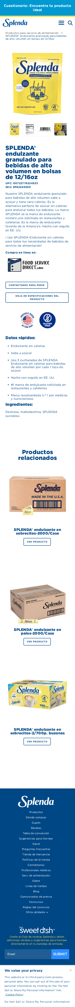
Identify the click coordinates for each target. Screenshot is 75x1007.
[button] (47, 912)
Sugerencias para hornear (36, 838)
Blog (36, 891)
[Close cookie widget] (71, 970)
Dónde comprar (36, 817)
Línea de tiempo (36, 886)
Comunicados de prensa (36, 896)
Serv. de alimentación (36, 875)
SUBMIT (60, 954)
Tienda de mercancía (36, 854)
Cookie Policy (14, 994)
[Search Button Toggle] (69, 22)
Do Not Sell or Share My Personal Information (37, 1001)
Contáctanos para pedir (27, 285)
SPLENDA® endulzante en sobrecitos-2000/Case (37, 531)
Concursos (36, 901)
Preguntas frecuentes (36, 849)
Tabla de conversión (36, 833)
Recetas (36, 828)
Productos (36, 812)
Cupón (36, 822)
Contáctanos (36, 864)
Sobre (36, 880)
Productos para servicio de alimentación (32, 33)
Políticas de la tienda (36, 859)
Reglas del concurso (36, 907)
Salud (36, 843)
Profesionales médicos (36, 870)
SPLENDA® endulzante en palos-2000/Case (37, 631)
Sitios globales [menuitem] (36, 912)
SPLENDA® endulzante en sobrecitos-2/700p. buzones (37, 731)
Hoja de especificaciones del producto (37, 298)
